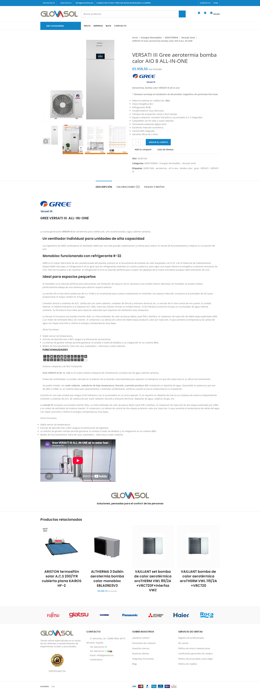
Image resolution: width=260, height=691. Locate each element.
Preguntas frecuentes (143, 658)
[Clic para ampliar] (46, 117)
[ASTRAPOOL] (104, 615)
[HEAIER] (181, 615)
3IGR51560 (148, 168)
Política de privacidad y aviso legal (195, 658)
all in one (173, 168)
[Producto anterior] (133, 47)
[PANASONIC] (130, 615)
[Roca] (207, 615)
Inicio (135, 37)
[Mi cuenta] (192, 14)
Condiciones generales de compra (195, 653)
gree (196, 168)
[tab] (104, 185)
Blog (134, 663)
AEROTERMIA (171, 37)
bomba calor (186, 168)
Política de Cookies (187, 663)
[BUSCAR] (182, 14)
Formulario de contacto (144, 643)
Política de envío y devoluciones (194, 648)
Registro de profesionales (191, 637)
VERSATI (205, 168)
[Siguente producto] (139, 47)
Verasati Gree (188, 37)
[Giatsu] (78, 615)
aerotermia (161, 168)
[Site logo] (59, 13)
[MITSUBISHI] (155, 615)
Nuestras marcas (140, 648)
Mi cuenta (183, 643)
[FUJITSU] (53, 615)
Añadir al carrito (158, 142)
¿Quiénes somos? (141, 637)
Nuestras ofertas (140, 653)
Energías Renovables (151, 37)
